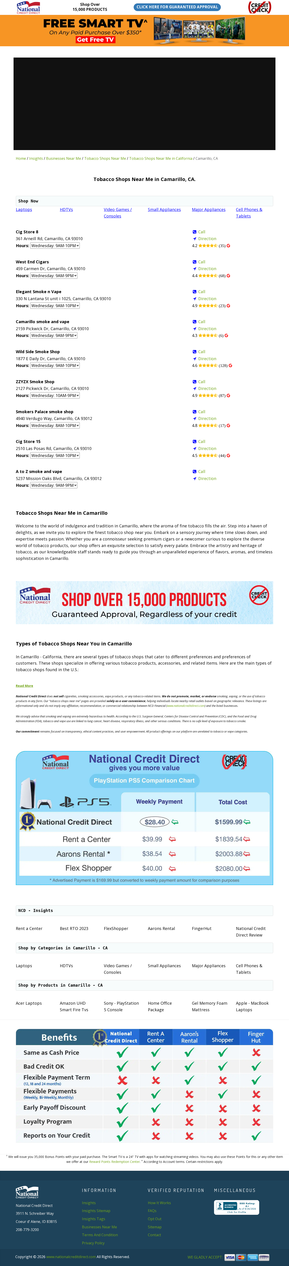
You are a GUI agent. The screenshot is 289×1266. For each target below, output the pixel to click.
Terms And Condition (100, 1234)
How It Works (159, 1202)
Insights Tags (93, 1218)
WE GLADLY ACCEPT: (206, 1257)
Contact (154, 1234)
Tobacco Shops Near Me (105, 158)
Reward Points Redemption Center (114, 1161)
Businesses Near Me (63, 158)
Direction (207, 238)
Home (21, 158)
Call (201, 231)
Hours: (22, 245)
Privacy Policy (93, 1242)
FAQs (152, 1210)
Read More (24, 686)
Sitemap (155, 1226)
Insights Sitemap (96, 1210)
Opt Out (154, 1218)
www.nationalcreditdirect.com (186, 706)
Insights (36, 158)
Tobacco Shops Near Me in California (160, 158)
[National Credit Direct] (35, 7)
